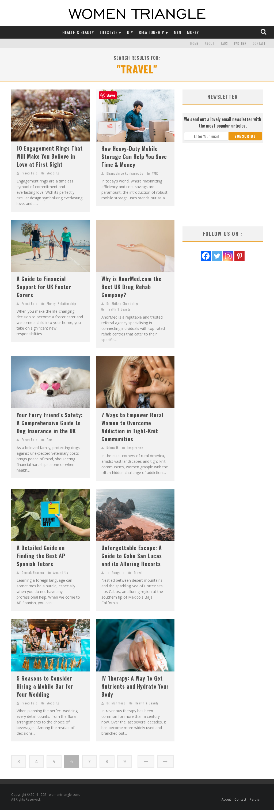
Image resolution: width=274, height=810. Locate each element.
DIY (130, 32)
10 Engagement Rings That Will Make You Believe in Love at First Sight (50, 156)
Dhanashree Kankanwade (124, 173)
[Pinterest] (239, 256)
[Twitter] (217, 256)
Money (193, 32)
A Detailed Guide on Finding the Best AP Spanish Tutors (41, 556)
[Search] (264, 32)
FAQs (224, 43)
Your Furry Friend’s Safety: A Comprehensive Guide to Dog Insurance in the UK (50, 423)
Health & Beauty (78, 32)
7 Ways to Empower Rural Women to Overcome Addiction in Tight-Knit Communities (132, 427)
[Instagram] (228, 256)
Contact (259, 43)
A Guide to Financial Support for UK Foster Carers (44, 287)
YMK (155, 173)
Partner (240, 43)
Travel (138, 572)
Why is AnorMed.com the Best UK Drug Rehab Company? (131, 287)
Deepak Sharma (33, 572)
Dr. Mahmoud (116, 703)
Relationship (151, 32)
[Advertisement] (222, 184)
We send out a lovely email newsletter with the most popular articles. (222, 122)
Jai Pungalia (115, 572)
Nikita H (112, 448)
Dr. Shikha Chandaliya (122, 303)
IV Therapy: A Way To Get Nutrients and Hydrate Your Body (135, 686)
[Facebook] (206, 256)
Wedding (53, 173)
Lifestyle (108, 32)
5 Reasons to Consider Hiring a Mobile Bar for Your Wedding (45, 686)
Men (177, 32)
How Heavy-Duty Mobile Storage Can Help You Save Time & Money (134, 156)
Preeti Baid (30, 173)
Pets (50, 440)
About (210, 43)
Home (194, 43)
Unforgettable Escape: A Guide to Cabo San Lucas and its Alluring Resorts (131, 556)
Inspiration (135, 448)
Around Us (60, 572)
